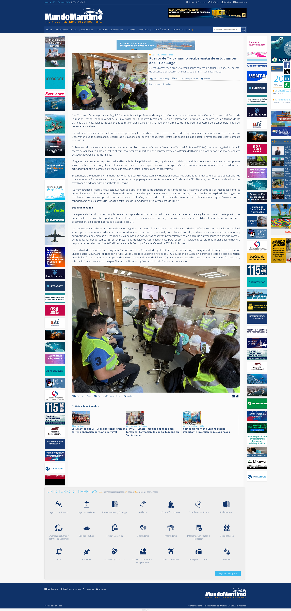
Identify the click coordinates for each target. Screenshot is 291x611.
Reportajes (87, 29)
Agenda (131, 29)
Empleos (102, 589)
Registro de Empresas (72, 589)
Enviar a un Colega (162, 78)
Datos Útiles (159, 29)
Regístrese (90, 589)
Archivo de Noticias (67, 29)
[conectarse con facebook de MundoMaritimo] (287, 65)
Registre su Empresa (228, 573)
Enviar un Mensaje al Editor (186, 78)
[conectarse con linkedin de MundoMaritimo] (287, 78)
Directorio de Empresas (110, 29)
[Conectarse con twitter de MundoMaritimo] (287, 71)
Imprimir (207, 78)
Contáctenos (53, 589)
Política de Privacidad (53, 605)
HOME (49, 29)
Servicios (144, 29)
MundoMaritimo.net (181, 29)
